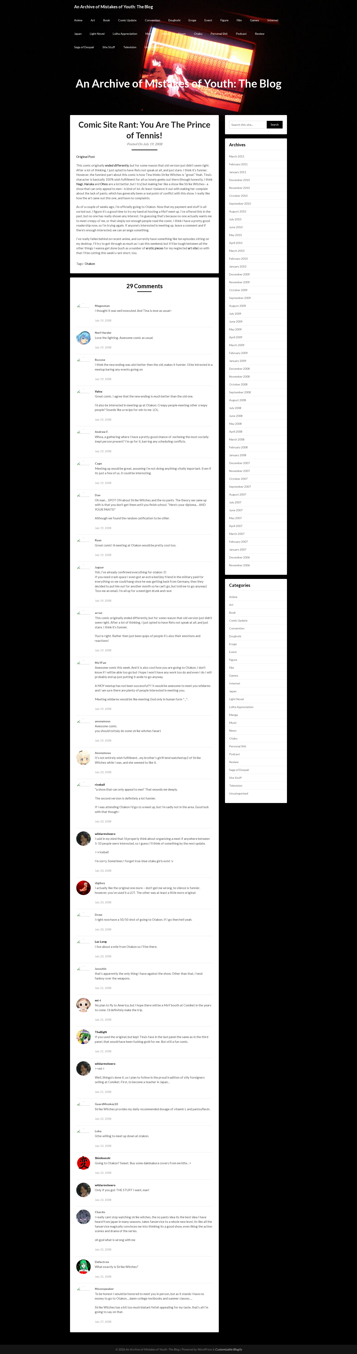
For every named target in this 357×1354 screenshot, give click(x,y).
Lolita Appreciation (125, 33)
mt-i (98, 1000)
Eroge (192, 20)
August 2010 (237, 211)
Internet (272, 20)
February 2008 (238, 447)
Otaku (198, 33)
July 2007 (235, 502)
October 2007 (238, 478)
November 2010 (239, 188)
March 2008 (236, 439)
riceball (100, 784)
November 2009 (239, 282)
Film (239, 20)
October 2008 (238, 384)
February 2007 (238, 541)
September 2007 (240, 486)
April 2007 (235, 526)
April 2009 (235, 337)
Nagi (79, 184)
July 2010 (235, 219)
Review (259, 33)
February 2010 (238, 258)
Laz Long (101, 941)
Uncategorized (154, 47)
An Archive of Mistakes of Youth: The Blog (113, 6)
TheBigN (101, 1032)
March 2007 (236, 533)
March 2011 (236, 156)
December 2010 (239, 180)
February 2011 (238, 164)
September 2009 (240, 298)
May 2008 (235, 423)
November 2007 (239, 471)
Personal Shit (219, 33)
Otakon (90, 263)
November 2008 (239, 376)
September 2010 (240, 203)
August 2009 (237, 305)
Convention (152, 20)
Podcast (241, 33)
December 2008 (239, 368)
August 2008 (237, 400)
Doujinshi (174, 20)
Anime (78, 20)
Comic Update (127, 20)
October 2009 (238, 290)
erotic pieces (154, 248)
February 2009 (238, 353)
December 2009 (239, 274)
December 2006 (239, 557)
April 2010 (235, 243)
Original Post (85, 156)
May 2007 (235, 518)
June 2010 (236, 227)
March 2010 (236, 250)
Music (166, 33)
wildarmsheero (105, 833)
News (182, 33)
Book (106, 20)
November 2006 (239, 565)
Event (208, 20)
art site (193, 248)
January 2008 (237, 455)
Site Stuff (108, 47)
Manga (149, 33)
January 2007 (237, 549)
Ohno (104, 184)
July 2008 (235, 408)
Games (254, 20)
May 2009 (235, 329)
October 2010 (238, 195)
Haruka (89, 184)
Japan (78, 33)
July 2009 (235, 313)
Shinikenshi (102, 1158)
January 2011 (237, 172)
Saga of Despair (84, 47)
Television (129, 47)
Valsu (98, 391)
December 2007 (239, 463)
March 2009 (236, 345)
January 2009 (237, 361)
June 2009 (236, 321)
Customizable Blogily (228, 1349)
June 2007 (236, 510)
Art (93, 20)
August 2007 (237, 494)
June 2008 (236, 416)
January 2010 (237, 266)
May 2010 (235, 235)
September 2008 (240, 392)
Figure (224, 20)
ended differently (117, 165)
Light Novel (97, 33)
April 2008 (235, 431)
